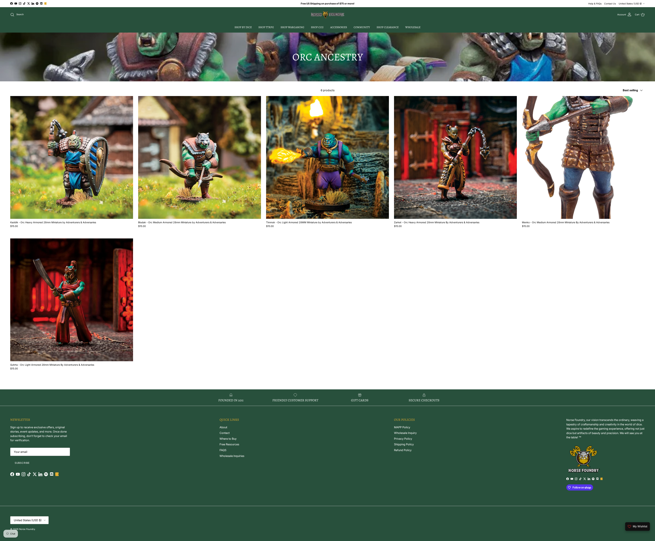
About (223, 427)
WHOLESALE (412, 27)
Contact (225, 433)
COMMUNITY (362, 27)
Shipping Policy (404, 444)
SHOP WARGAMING (292, 27)
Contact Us (610, 3)
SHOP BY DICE (243, 27)
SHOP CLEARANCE (388, 27)
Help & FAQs (595, 3)
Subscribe (22, 462)
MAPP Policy (402, 427)
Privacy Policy (403, 438)
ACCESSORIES (338, 27)
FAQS (223, 450)
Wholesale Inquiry (405, 433)
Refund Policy (403, 450)
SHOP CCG (317, 27)
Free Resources (229, 444)
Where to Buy (228, 438)
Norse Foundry (27, 529)
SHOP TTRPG (266, 27)
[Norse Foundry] (327, 15)
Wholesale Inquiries (232, 456)
